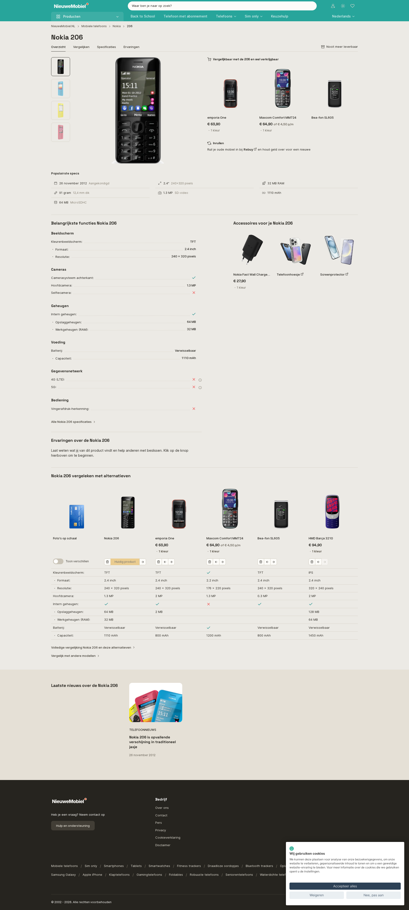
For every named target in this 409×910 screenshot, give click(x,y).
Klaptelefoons (119, 874)
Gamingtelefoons (149, 874)
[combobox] (222, 5)
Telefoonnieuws (142, 730)
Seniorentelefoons (239, 874)
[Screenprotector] (339, 250)
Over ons (162, 808)
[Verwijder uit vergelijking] (107, 562)
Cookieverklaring (167, 837)
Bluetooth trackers (259, 866)
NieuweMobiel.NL (63, 26)
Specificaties (106, 47)
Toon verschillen (77, 561)
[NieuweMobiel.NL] (70, 6)
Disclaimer (162, 845)
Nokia (117, 26)
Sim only (91, 866)
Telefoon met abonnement (185, 16)
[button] (343, 16)
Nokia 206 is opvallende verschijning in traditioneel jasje (152, 742)
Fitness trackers (189, 866)
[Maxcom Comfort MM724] (282, 88)
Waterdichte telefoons (276, 874)
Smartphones (114, 866)
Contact (161, 815)
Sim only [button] (252, 16)
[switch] (58, 561)
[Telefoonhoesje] (295, 250)
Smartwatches (159, 866)
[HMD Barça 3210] (332, 508)
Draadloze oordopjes (223, 866)
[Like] (248, 71)
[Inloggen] (333, 6)
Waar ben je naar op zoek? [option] (152, 6)
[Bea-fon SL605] (334, 88)
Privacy (160, 830)
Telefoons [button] (224, 16)
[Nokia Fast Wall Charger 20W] (252, 250)
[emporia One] (230, 88)
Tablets (136, 866)
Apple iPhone (92, 874)
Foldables (176, 874)
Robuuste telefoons (204, 874)
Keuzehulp (279, 16)
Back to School (143, 16)
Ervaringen (131, 47)
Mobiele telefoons (94, 26)
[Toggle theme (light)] (343, 6)
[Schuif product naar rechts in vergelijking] (142, 562)
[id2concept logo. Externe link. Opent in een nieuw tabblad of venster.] (291, 848)
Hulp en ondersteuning (73, 826)
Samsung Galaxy (63, 874)
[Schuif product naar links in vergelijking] (165, 562)
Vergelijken (81, 47)
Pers (158, 822)
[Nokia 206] (127, 508)
